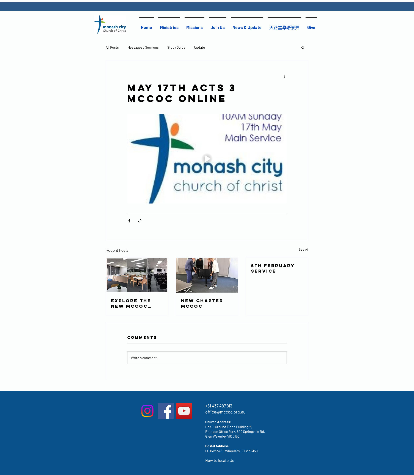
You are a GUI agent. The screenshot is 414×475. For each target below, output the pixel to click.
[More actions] (284, 76)
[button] (169, 25)
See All (303, 249)
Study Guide (176, 47)
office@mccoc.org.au (225, 411)
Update (199, 47)
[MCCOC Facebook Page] (166, 411)
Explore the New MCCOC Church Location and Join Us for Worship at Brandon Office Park (133, 303)
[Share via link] (140, 221)
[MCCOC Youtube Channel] (184, 411)
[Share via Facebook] (129, 221)
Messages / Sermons (143, 47)
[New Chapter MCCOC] (207, 275)
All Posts (112, 47)
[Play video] (207, 159)
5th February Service (273, 268)
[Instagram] (147, 411)
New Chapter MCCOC (202, 303)
